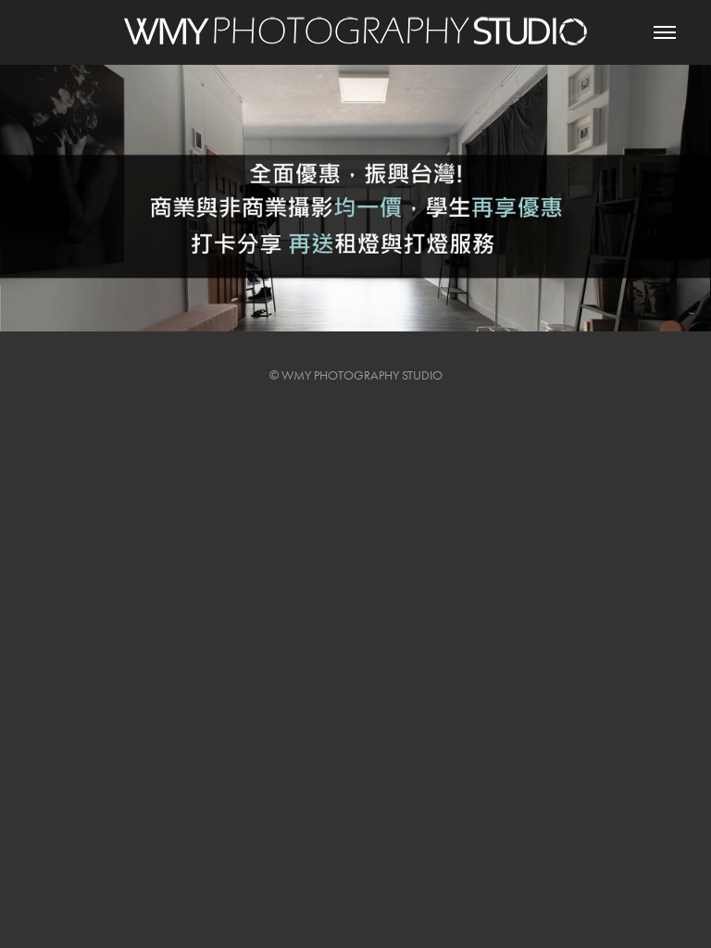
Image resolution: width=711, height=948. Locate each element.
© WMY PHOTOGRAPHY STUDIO (356, 375)
